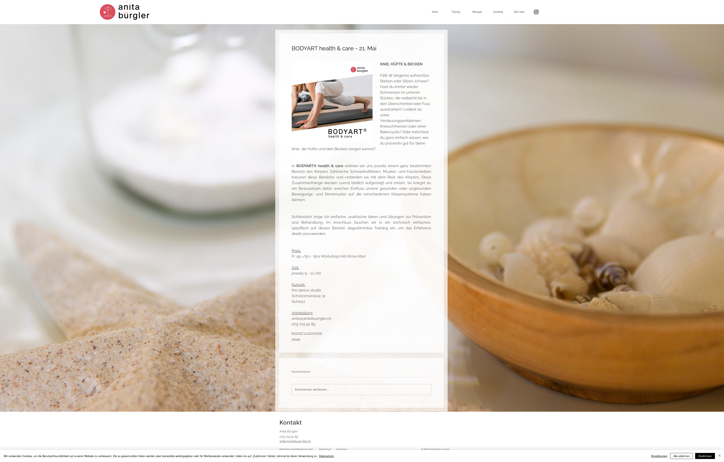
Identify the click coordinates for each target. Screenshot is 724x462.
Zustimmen (705, 456)
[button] (341, 449)
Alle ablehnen (681, 456)
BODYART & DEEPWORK (307, 333)
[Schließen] (719, 456)
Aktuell (296, 339)
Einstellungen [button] (659, 456)
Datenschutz (326, 456)
